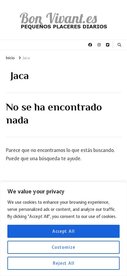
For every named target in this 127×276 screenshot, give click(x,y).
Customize (63, 247)
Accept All (63, 231)
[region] (63, 229)
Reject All (63, 263)
